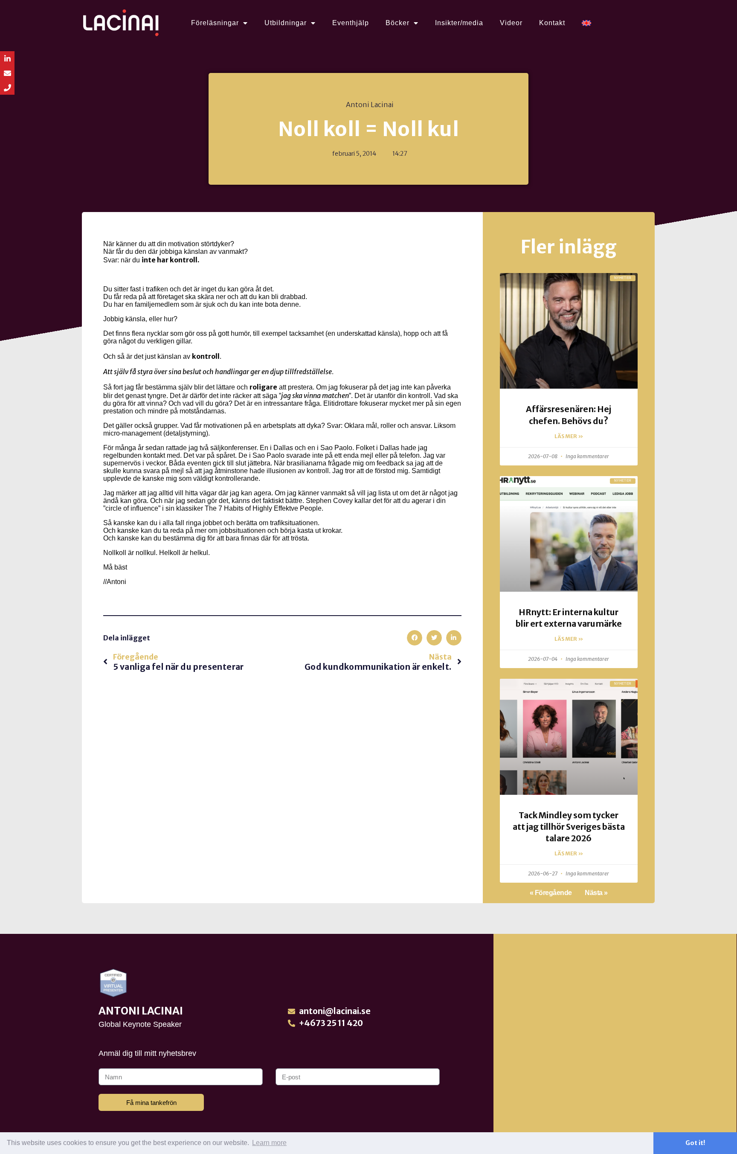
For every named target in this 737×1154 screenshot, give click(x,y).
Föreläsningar (215, 22)
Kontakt (552, 22)
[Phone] (7, 87)
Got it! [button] (695, 1143)
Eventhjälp (350, 22)
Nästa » (596, 892)
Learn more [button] (269, 1142)
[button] (414, 637)
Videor (511, 22)
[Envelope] (7, 73)
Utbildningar (285, 22)
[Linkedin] (7, 58)
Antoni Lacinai (141, 1010)
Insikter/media (459, 22)
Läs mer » (568, 436)
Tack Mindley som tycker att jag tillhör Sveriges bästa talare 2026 (569, 826)
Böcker (397, 22)
